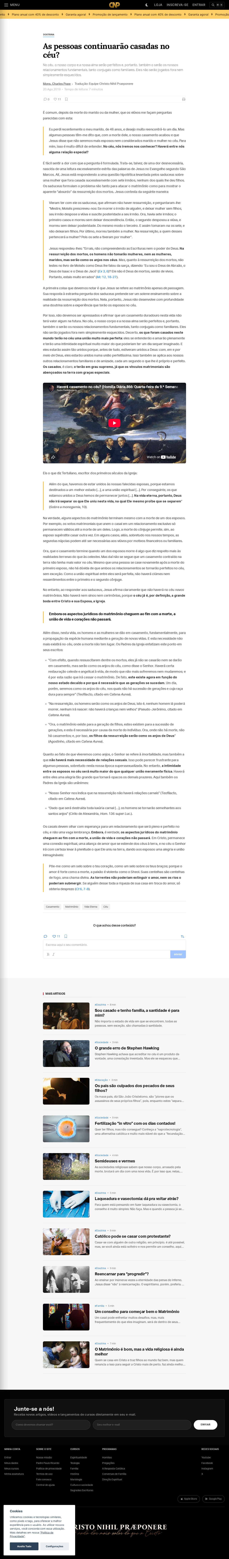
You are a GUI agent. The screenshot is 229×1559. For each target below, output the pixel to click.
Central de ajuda (45, 1485)
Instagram (207, 1468)
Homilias (107, 1457)
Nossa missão (44, 1457)
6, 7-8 (82, 889)
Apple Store (190, 1499)
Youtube (206, 1457)
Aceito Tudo (24, 1546)
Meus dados (11, 1463)
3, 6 (103, 271)
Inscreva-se (177, 5)
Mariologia (76, 1479)
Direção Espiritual (112, 1479)
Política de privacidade (49, 1468)
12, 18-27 (106, 277)
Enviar (205, 1425)
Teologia (75, 1463)
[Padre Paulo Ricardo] (114, 5)
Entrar (199, 5)
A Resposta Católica (113, 1468)
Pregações (108, 1463)
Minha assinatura (14, 1474)
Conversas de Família (114, 1474)
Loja (158, 5)
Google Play (215, 1499)
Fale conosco (43, 1479)
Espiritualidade (78, 1457)
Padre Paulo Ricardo (47, 1463)
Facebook (207, 1463)
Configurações (54, 1546)
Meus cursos (11, 1468)
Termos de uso (44, 1474)
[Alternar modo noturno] (147, 5)
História (74, 1474)
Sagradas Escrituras (81, 1490)
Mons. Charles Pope (57, 83)
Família (74, 1468)
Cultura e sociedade (81, 1485)
